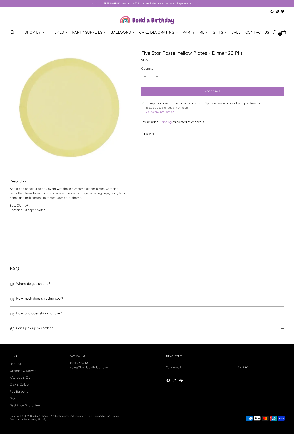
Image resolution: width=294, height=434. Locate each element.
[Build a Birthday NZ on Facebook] (272, 11)
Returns (15, 364)
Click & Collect (19, 384)
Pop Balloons (19, 391)
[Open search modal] (12, 32)
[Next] (201, 3)
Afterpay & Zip (20, 377)
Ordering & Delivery (24, 371)
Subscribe (241, 367)
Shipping (166, 122)
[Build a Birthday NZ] (147, 19)
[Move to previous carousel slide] (271, 244)
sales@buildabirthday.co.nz (89, 367)
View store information (160, 111)
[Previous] (92, 3)
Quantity (147, 68)
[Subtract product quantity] (145, 77)
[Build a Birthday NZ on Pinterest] (282, 11)
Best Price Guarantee (25, 405)
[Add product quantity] (157, 77)
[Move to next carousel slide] (281, 244)
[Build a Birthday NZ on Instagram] (277, 11)
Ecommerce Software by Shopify (28, 419)
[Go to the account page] (274, 32)
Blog (13, 398)
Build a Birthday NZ (41, 415)
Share (150, 133)
